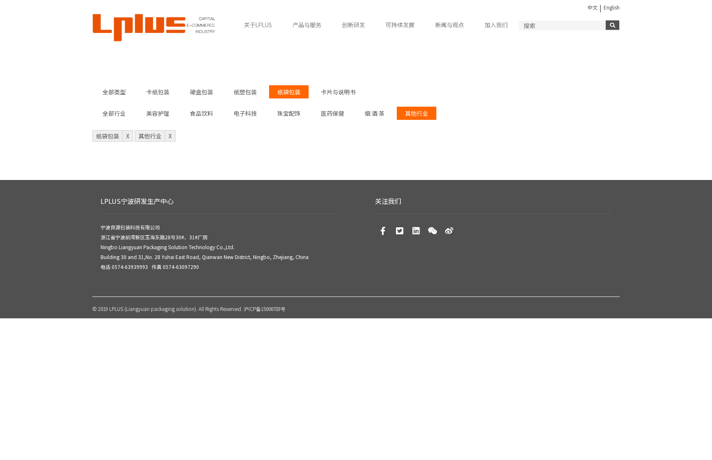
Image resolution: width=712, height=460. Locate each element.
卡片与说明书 (338, 92)
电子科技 (245, 113)
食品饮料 (201, 113)
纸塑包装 (245, 92)
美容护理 (157, 113)
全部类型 (114, 92)
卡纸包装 (157, 92)
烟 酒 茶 (374, 113)
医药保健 (332, 113)
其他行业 (416, 113)
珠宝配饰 (288, 113)
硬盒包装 (201, 92)
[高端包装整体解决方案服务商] (154, 28)
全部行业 (114, 113)
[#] (383, 230)
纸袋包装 (288, 92)
